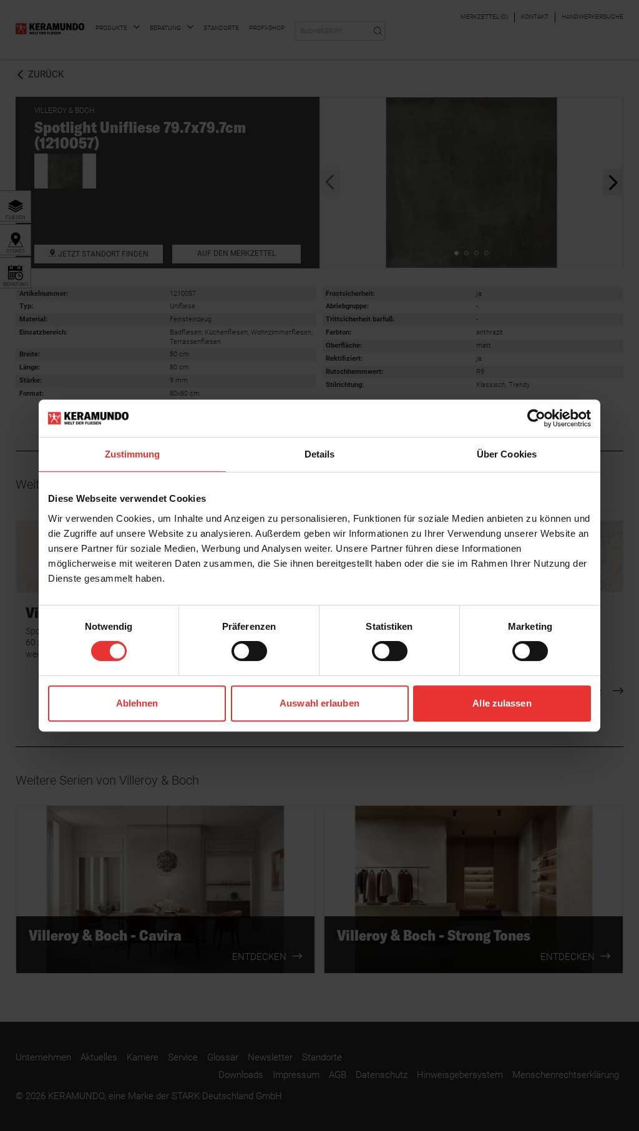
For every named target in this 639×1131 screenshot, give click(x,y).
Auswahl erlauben (319, 703)
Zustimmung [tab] (132, 454)
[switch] (249, 651)
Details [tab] (320, 454)
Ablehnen (137, 703)
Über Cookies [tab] (507, 454)
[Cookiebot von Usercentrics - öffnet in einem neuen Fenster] (536, 418)
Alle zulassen (501, 703)
